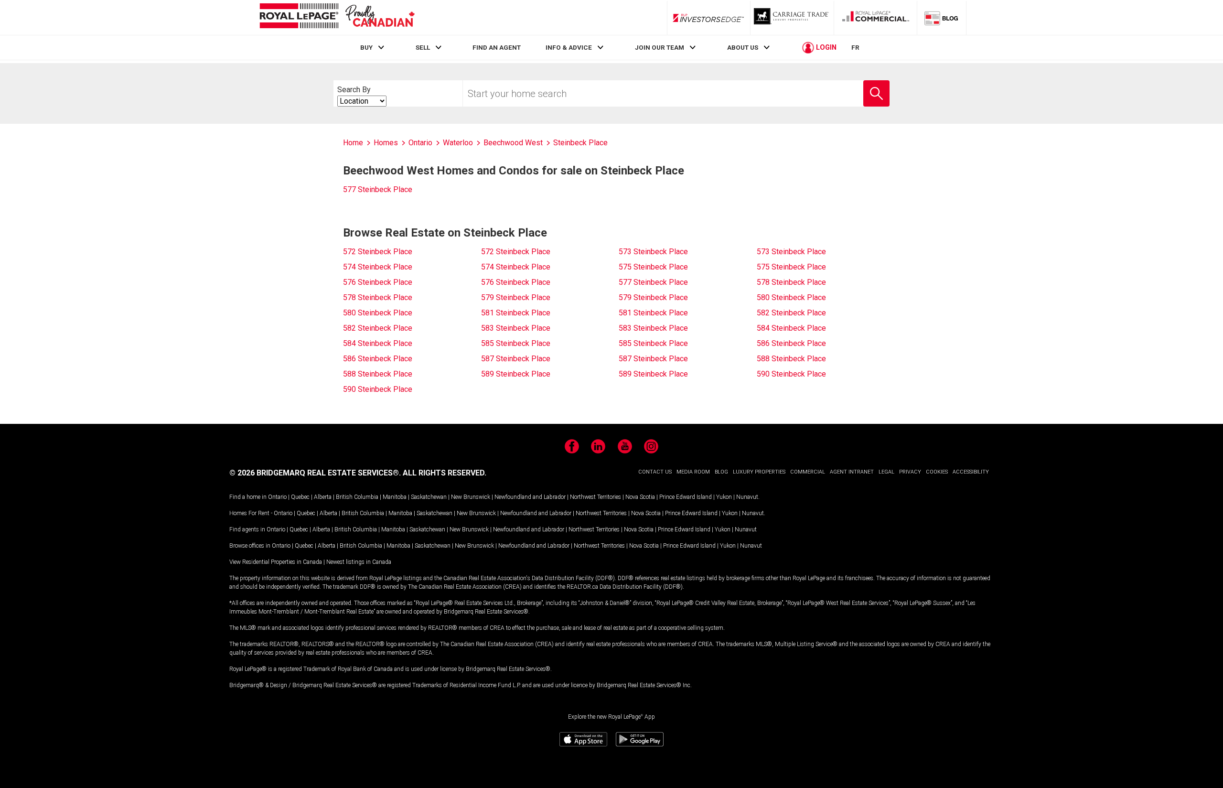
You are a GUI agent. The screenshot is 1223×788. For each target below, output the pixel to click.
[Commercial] (875, 17)
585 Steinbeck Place (515, 343)
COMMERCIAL (807, 472)
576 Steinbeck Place (377, 282)
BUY (366, 47)
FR (855, 47)
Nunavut (747, 497)
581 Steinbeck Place (515, 312)
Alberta (323, 497)
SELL (423, 47)
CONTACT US (655, 472)
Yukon (724, 497)
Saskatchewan (429, 497)
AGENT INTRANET (852, 472)
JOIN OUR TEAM (659, 47)
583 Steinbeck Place (515, 328)
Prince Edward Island (685, 497)
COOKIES (937, 472)
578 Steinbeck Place (791, 282)
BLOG (721, 472)
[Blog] (942, 17)
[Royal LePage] (337, 17)
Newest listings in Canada (358, 562)
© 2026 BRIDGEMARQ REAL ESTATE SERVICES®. (315, 472)
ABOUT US (742, 47)
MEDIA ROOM (693, 472)
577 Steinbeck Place (377, 189)
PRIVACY (910, 472)
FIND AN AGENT (496, 47)
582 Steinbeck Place (791, 312)
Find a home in (248, 497)
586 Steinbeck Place (791, 343)
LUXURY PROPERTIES (759, 472)
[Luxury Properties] (792, 17)
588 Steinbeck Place (791, 358)
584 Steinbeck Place (791, 328)
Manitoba (395, 497)
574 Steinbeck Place (377, 266)
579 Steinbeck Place (515, 297)
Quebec (300, 497)
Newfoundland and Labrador (530, 497)
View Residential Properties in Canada (275, 562)
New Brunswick (470, 497)
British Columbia (357, 497)
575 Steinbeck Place (653, 266)
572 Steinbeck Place (377, 251)
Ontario (277, 497)
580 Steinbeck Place (791, 297)
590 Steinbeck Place (791, 373)
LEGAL (886, 472)
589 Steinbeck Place (515, 373)
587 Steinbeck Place (515, 358)
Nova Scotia (640, 497)
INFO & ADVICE (569, 47)
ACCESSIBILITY (971, 472)
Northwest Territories (595, 497)
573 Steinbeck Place (653, 251)
